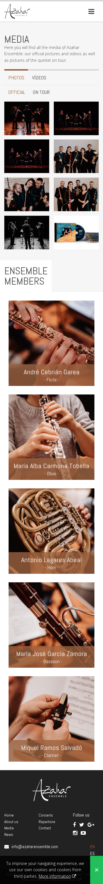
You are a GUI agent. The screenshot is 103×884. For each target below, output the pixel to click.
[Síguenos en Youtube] (83, 833)
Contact (45, 827)
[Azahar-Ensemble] (26, 118)
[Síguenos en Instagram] (75, 833)
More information (55, 876)
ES (92, 853)
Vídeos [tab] (39, 77)
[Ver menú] (91, 11)
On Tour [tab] (41, 92)
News (8, 834)
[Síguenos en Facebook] (75, 824)
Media (9, 827)
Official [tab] (16, 92)
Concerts (46, 815)
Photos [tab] (16, 77)
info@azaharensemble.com (34, 847)
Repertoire (47, 821)
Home (9, 815)
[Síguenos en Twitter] (82, 824)
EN (92, 847)
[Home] (17, 11)
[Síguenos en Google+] (91, 824)
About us (11, 821)
